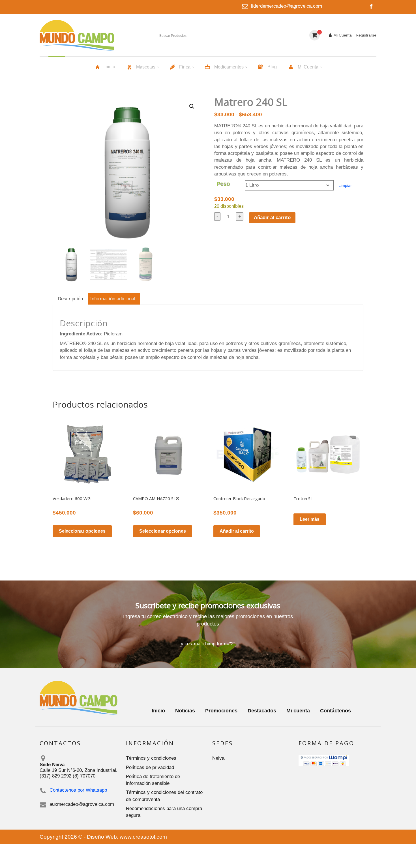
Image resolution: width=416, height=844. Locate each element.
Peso (223, 184)
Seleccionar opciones (82, 531)
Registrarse (366, 35)
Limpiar (345, 185)
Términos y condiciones (151, 758)
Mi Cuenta (342, 35)
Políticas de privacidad (150, 767)
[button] (192, 106)
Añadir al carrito (272, 217)
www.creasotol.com (143, 837)
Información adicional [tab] (112, 298)
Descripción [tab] (70, 298)
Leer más (309, 519)
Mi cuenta (298, 711)
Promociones (221, 711)
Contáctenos (335, 711)
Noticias (185, 711)
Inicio (158, 711)
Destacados (262, 711)
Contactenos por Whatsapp (78, 790)
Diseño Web (102, 837)
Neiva (218, 758)
